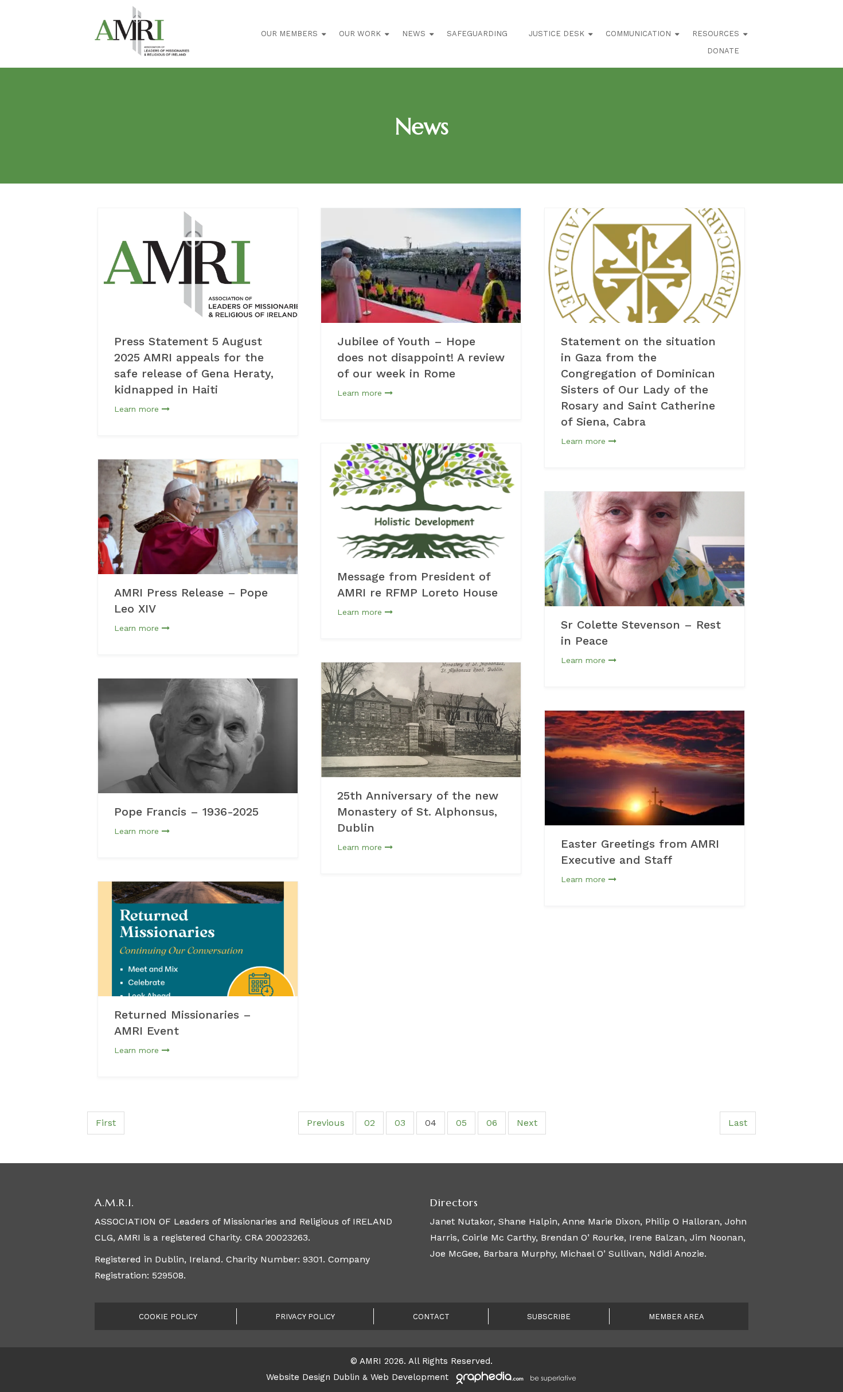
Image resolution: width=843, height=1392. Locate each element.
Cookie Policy (168, 1316)
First (106, 1122)
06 (491, 1122)
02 (369, 1122)
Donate (723, 50)
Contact (431, 1316)
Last (737, 1122)
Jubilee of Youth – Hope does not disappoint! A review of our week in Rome (421, 357)
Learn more (138, 409)
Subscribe (549, 1316)
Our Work (360, 33)
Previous (326, 1122)
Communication (638, 33)
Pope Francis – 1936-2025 (186, 811)
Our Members (289, 33)
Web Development (409, 1377)
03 (400, 1122)
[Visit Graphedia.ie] (514, 1377)
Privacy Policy (305, 1316)
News (414, 33)
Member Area (676, 1316)
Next (527, 1122)
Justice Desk (556, 33)
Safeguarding (477, 33)
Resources (715, 33)
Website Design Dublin (313, 1377)
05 (461, 1122)
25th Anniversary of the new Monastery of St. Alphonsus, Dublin (417, 812)
